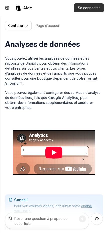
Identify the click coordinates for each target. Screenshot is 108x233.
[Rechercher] (82, 219)
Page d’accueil (48, 26)
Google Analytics (63, 98)
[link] (23, 8)
